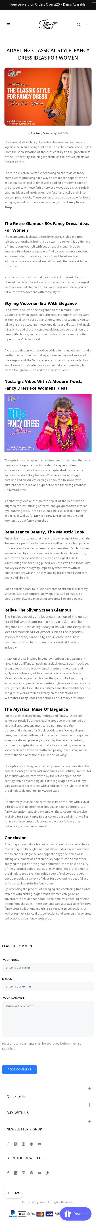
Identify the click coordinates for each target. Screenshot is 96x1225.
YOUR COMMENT (14, 998)
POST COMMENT (19, 1069)
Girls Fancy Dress (54, 908)
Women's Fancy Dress (20, 698)
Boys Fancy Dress (35, 816)
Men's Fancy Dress (48, 516)
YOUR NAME (10, 960)
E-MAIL (7, 979)
